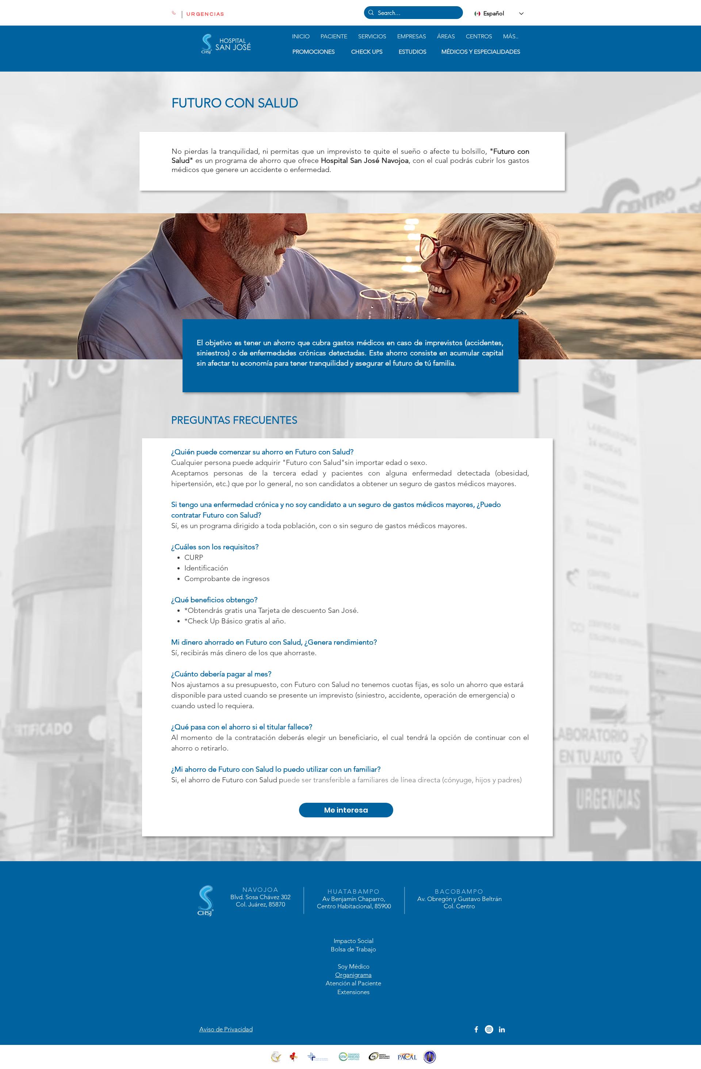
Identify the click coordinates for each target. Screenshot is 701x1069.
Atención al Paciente (353, 983)
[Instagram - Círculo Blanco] (489, 1029)
